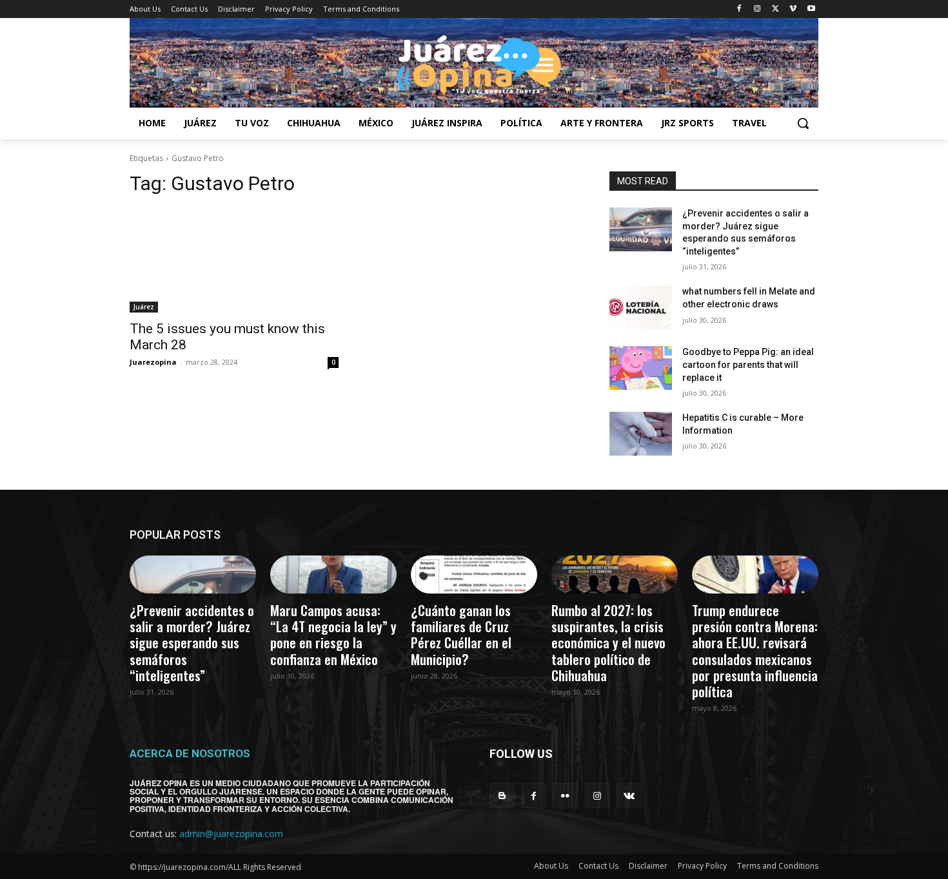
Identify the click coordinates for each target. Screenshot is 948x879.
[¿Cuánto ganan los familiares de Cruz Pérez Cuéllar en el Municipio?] (474, 574)
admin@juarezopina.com (231, 833)
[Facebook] (739, 9)
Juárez (143, 306)
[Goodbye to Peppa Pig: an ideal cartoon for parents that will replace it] (640, 368)
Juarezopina (153, 362)
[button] (802, 123)
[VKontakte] (629, 795)
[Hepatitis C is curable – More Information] (640, 434)
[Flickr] (565, 795)
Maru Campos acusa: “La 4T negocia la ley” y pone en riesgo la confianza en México (333, 634)
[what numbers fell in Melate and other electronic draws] (640, 307)
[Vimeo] (792, 9)
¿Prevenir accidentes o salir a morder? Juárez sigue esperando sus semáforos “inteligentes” (192, 642)
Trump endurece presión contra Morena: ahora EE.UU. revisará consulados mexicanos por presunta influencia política (755, 650)
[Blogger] (502, 795)
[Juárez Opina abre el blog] (474, 63)
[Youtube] (811, 9)
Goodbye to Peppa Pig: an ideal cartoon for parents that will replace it (748, 364)
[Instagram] (757, 9)
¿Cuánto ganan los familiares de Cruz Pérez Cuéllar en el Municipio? (461, 634)
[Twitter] (775, 9)
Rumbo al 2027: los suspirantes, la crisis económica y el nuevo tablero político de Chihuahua (608, 642)
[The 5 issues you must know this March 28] (234, 260)
